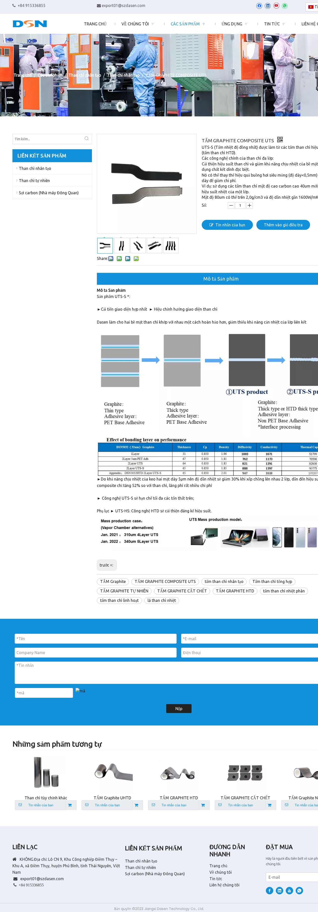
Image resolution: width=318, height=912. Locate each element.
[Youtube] (276, 5)
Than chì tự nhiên (34, 180)
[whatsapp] (284, 5)
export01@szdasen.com (123, 5)
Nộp (178, 708)
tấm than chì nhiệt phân (284, 591)
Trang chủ (218, 866)
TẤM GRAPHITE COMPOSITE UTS (165, 581)
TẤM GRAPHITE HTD (235, 591)
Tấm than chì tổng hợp (272, 581)
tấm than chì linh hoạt (119, 600)
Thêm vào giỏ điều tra (283, 225)
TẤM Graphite (113, 581)
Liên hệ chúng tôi (224, 885)
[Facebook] (259, 5)
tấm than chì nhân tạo (224, 581)
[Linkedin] (268, 5)
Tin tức (215, 878)
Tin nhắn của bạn (230, 225)
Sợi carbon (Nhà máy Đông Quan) (49, 193)
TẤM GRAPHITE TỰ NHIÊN (124, 591)
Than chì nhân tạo (35, 168)
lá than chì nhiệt (162, 600)
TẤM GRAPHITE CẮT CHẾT (182, 591)
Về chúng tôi (220, 872)
